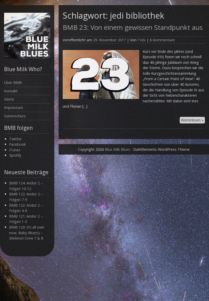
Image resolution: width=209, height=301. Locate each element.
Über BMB (13, 82)
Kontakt (11, 91)
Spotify (15, 155)
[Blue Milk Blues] (27, 57)
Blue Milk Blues (117, 149)
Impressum (13, 107)
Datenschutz (14, 116)
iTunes (14, 149)
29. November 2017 (109, 39)
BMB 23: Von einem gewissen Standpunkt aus (133, 27)
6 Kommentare (162, 39)
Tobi (142, 39)
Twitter (15, 138)
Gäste (9, 99)
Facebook (17, 144)
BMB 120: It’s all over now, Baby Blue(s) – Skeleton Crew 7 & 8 (26, 233)
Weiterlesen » (192, 120)
